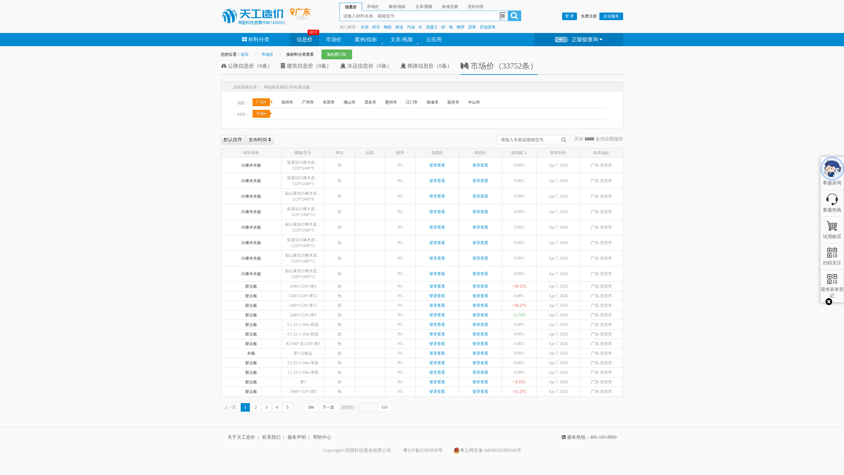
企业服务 (611, 16)
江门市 (412, 102)
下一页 (328, 407)
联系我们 (271, 437)
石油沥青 (488, 27)
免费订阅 (338, 54)
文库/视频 (401, 39)
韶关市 (453, 102)
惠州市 (391, 102)
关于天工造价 (241, 437)
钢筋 (388, 27)
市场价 (334, 39)
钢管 (461, 27)
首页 (245, 54)
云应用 (434, 39)
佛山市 (349, 102)
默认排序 (233, 139)
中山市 (474, 102)
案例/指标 (366, 39)
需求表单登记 (832, 292)
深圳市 (287, 102)
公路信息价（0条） (249, 66)
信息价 (305, 39)
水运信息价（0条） (369, 66)
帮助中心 (322, 437)
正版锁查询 (585, 39)
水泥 (365, 27)
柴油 (399, 27)
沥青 (472, 27)
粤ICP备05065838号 (423, 450)
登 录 (569, 16)
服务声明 (296, 437)
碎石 (376, 27)
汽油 (411, 27)
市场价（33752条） (503, 66)
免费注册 (589, 16)
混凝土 (432, 27)
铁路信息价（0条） (429, 66)
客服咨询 (832, 177)
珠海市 (432, 102)
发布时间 (258, 139)
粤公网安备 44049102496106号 (490, 450)
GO (385, 407)
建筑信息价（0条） (309, 66)
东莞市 (329, 102)
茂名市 (370, 102)
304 (311, 407)
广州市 (308, 102)
